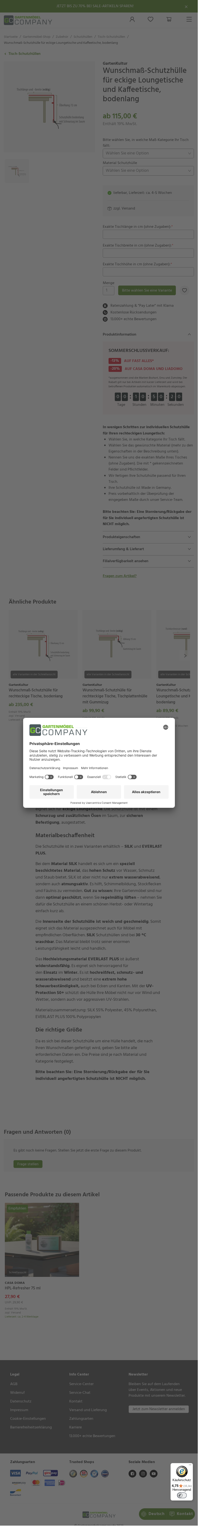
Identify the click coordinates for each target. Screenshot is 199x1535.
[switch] (182, 1495)
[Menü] (190, 1466)
